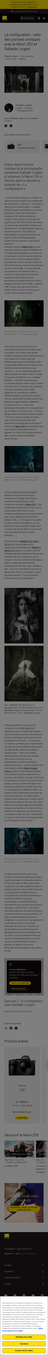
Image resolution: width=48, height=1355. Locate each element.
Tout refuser (24, 1344)
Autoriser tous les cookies (24, 1350)
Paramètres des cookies (24, 1337)
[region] (24, 1325)
